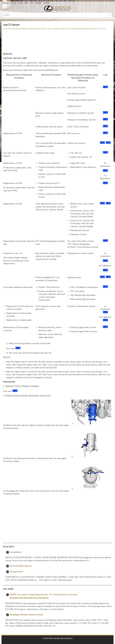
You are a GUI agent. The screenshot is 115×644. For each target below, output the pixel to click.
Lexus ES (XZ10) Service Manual (15, 29)
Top (31, 3)
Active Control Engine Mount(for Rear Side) (81, 29)
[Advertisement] (57, 42)
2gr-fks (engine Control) (56, 29)
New (26, 3)
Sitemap (38, 3)
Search (46, 3)
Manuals (5, 3)
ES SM (20, 3)
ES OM (13, 3)
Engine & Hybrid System (37, 29)
